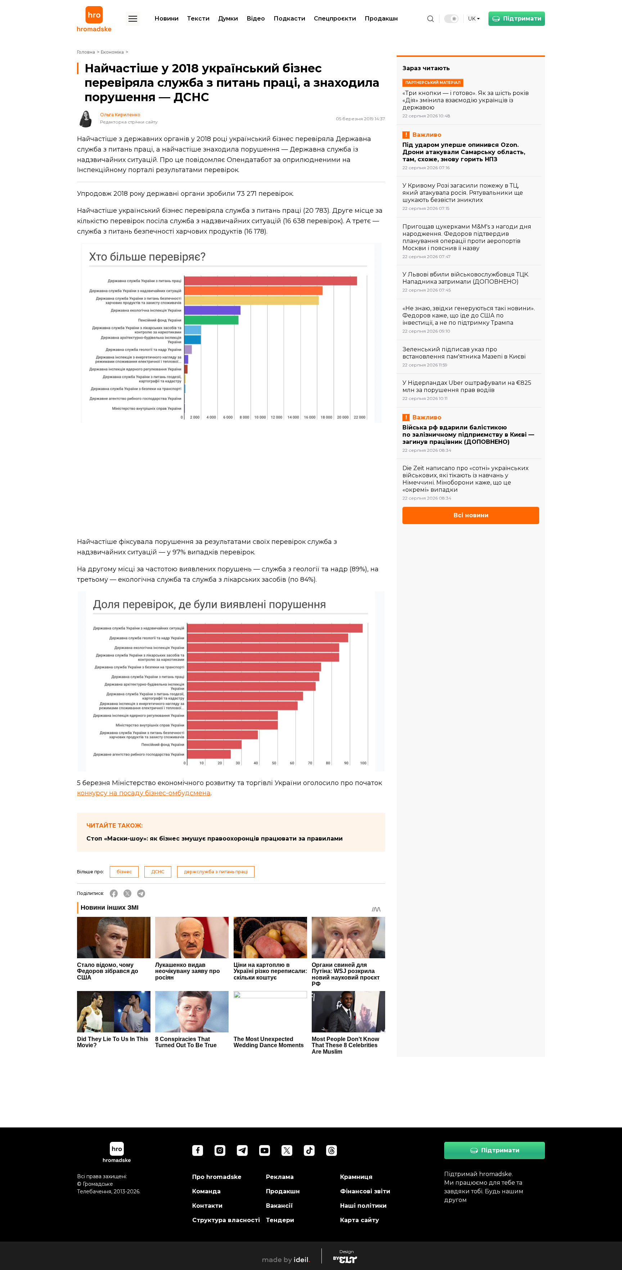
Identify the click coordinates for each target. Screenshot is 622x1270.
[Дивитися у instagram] (220, 1150)
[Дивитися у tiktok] (309, 1150)
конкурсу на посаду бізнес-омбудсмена (144, 793)
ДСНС (157, 871)
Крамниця (356, 1177)
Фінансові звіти (365, 1191)
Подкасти (289, 18)
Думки (228, 18)
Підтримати (522, 18)
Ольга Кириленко (120, 114)
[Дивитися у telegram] (242, 1150)
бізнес (124, 871)
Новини (166, 18)
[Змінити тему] (451, 18)
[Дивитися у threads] (331, 1150)
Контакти (207, 1205)
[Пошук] (430, 19)
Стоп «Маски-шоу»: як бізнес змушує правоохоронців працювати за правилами (214, 838)
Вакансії (279, 1205)
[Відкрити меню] (133, 19)
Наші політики (363, 1205)
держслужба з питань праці (216, 871)
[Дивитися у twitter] (286, 1150)
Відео (256, 18)
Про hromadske (217, 1177)
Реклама (280, 1177)
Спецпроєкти (335, 18)
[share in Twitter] (127, 893)
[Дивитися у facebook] (197, 1150)
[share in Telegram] (141, 893)
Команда (206, 1191)
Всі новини (471, 515)
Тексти (198, 18)
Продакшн (381, 18)
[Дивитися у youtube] (264, 1150)
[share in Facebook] (114, 893)
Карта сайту (359, 1220)
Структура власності (226, 1220)
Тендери (280, 1220)
